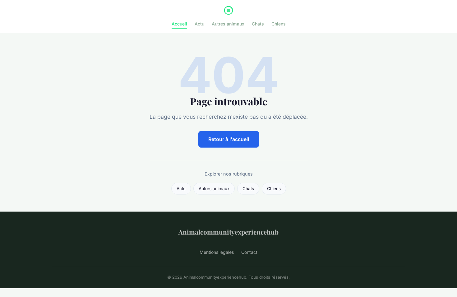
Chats (258, 23)
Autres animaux (228, 23)
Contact (249, 252)
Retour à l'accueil (228, 139)
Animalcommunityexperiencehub (228, 231)
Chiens (278, 23)
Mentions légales (217, 252)
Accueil (179, 23)
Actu (199, 23)
